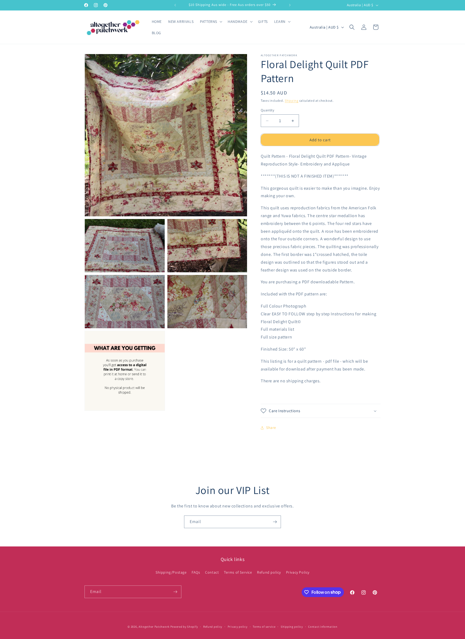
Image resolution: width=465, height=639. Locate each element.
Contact (212, 572)
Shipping (291, 100)
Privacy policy (238, 626)
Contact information (322, 626)
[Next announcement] (290, 5)
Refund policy (269, 572)
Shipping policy (292, 626)
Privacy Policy (297, 572)
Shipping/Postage (171, 572)
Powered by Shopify (184, 627)
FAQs (196, 572)
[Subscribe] (275, 522)
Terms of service (264, 626)
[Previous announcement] (175, 5)
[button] (210, 21)
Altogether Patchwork (154, 627)
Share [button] (271, 427)
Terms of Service (238, 572)
